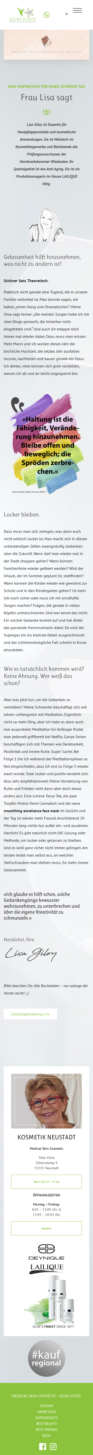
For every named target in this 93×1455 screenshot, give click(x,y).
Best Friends (46, 1429)
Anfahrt (46, 1228)
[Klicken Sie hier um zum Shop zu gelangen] (56, 15)
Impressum (46, 1412)
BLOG (46, 1435)
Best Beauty (46, 1423)
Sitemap (46, 1406)
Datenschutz (46, 1418)
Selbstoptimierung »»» (30, 1014)
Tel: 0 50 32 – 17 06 (47, 1182)
